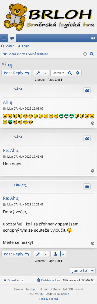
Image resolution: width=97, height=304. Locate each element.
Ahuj (6, 64)
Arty (41, 293)
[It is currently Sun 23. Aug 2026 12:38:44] (85, 54)
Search (9, 46)
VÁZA (18, 89)
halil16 (65, 293)
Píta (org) (20, 185)
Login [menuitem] (94, 39)
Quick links (5, 39)
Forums (13, 39)
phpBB (34, 289)
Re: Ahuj (11, 150)
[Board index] (48, 17)
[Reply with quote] (87, 90)
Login (25, 46)
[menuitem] (91, 54)
